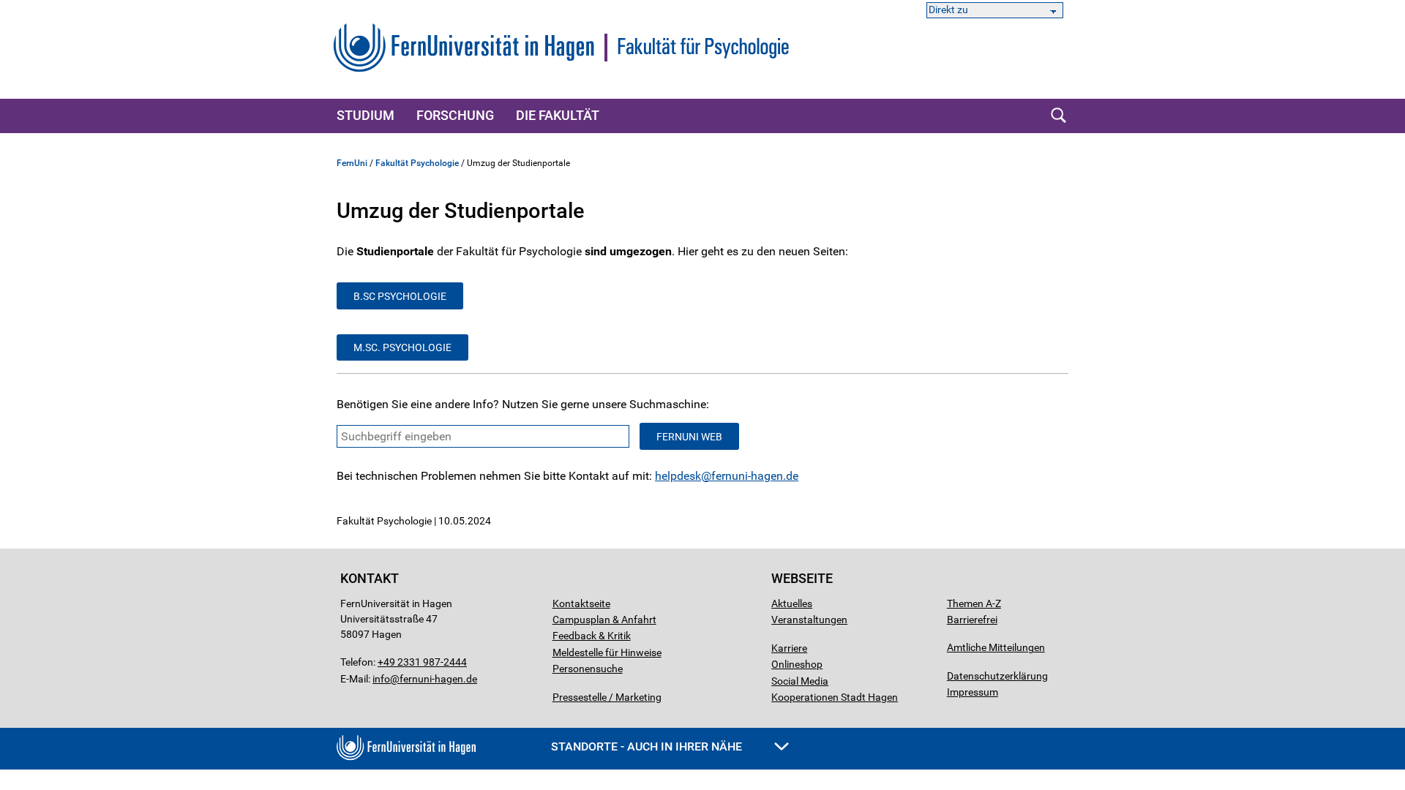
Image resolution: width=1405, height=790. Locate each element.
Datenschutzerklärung (997, 676)
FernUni (352, 163)
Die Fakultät (557, 115)
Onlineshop (797, 664)
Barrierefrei (972, 619)
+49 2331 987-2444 (422, 662)
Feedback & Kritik (591, 636)
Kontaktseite (581, 603)
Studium (365, 115)
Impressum (972, 692)
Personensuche (587, 668)
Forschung (455, 115)
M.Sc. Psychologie (402, 347)
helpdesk (678, 476)
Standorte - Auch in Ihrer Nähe (648, 746)
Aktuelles (791, 603)
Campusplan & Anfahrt (604, 619)
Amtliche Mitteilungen (996, 647)
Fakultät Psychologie (417, 163)
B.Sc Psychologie (399, 296)
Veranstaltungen (809, 619)
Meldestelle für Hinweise (607, 652)
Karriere (789, 648)
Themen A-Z (974, 603)
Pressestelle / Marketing (607, 697)
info (381, 679)
